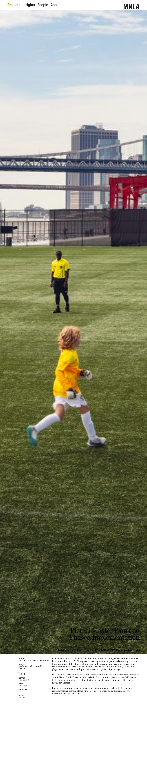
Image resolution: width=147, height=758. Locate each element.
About (55, 4)
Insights (28, 4)
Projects (13, 4)
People (42, 4)
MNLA (131, 5)
